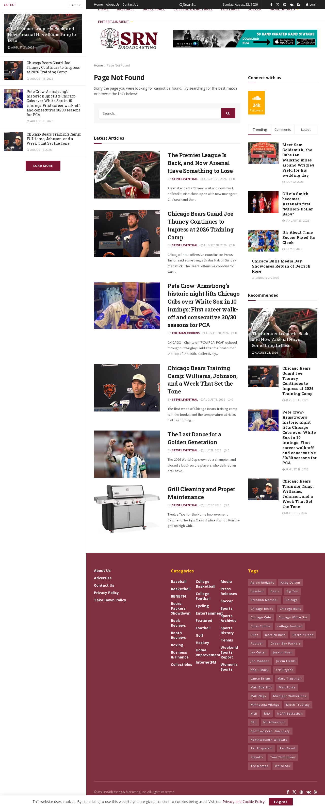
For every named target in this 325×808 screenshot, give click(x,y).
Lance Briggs (261, 678)
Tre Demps (259, 766)
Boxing (177, 644)
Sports (227, 608)
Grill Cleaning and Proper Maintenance (201, 493)
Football (203, 627)
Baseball (126, 9)
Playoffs (257, 757)
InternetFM (206, 662)
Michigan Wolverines (289, 696)
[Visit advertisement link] (245, 38)
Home (98, 4)
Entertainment (113, 21)
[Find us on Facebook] (271, 4)
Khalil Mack (260, 670)
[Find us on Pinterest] (284, 4)
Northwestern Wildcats (269, 739)
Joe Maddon (260, 661)
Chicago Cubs (261, 617)
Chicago (291, 600)
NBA (267, 713)
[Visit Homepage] (130, 38)
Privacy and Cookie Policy (244, 801)
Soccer (227, 601)
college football (289, 626)
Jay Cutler (258, 652)
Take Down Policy (110, 600)
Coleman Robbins (186, 333)
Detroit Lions (302, 635)
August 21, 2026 (214, 179)
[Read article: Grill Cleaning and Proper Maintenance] (127, 509)
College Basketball (193, 9)
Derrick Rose (275, 635)
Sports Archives (228, 618)
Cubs (254, 635)
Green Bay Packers (285, 643)
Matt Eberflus (261, 687)
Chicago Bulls (290, 609)
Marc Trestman (290, 678)
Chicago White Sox (293, 617)
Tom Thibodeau (282, 757)
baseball (257, 591)
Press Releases (229, 591)
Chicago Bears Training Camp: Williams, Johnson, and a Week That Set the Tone (54, 139)
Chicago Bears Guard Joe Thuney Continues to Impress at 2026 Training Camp (53, 67)
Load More (43, 166)
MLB (254, 713)
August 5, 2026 (214, 399)
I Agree (281, 801)
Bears (275, 591)
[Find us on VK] (292, 4)
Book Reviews (178, 623)
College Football (203, 596)
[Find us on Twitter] (278, 4)
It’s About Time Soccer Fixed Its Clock (298, 237)
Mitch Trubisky (298, 704)
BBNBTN (178, 596)
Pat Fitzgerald (262, 748)
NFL (253, 722)
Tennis (227, 640)
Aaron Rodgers (262, 582)
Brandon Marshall (265, 600)
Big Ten (292, 591)
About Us (112, 4)
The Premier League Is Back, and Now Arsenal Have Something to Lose (42, 34)
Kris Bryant (284, 670)
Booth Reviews (178, 635)
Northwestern (274, 722)
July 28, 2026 (212, 450)
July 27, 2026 (212, 505)
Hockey (202, 642)
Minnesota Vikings (265, 704)
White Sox (283, 766)
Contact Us (130, 4)
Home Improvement (208, 652)
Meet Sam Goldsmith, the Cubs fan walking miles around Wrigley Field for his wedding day (298, 160)
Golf (199, 635)
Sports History (227, 630)
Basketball (154, 9)
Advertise (103, 577)
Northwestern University (270, 731)
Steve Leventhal (185, 179)
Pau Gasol (287, 748)
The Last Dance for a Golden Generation (194, 438)
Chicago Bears (262, 609)
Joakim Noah (283, 652)
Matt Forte (287, 687)
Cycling (202, 605)
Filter (74, 5)
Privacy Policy (106, 592)
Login (313, 4)
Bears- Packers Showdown (180, 608)
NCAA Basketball (290, 713)
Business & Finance (180, 654)
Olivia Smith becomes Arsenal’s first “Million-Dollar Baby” (297, 204)
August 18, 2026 (214, 245)
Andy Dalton (290, 582)
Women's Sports (229, 667)
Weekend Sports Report (229, 652)
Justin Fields (286, 661)
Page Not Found (118, 65)
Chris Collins (260, 626)
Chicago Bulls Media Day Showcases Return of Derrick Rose (281, 266)
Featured (204, 620)
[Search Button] (180, 4)
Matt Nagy (258, 696)
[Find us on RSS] (298, 4)
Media (226, 581)
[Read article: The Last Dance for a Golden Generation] (127, 454)
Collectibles (181, 664)
